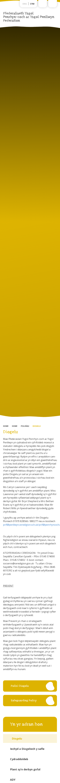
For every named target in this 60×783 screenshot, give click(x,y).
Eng (25, 3)
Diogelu (37, 426)
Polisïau (25, 426)
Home (5, 426)
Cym (32, 3)
